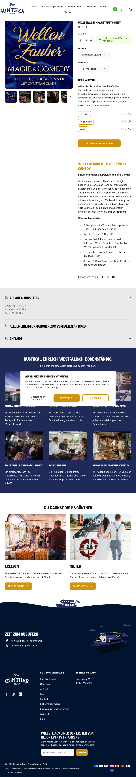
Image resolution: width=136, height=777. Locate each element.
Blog (42, 719)
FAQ (42, 694)
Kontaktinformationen (70, 769)
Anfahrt (44, 689)
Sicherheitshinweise (50, 704)
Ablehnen (95, 398)
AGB (40, 769)
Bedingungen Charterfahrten (54, 709)
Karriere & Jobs (48, 679)
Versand (83, 62)
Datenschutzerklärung (14, 769)
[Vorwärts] (66, 59)
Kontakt (44, 699)
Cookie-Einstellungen (13, 772)
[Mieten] (100, 537)
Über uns (45, 684)
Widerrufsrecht (30, 769)
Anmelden (81, 752)
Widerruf (44, 714)
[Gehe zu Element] (11, 97)
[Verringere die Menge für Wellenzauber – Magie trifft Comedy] (80, 40)
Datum (82, 48)
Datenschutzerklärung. (45, 387)
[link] (24, 445)
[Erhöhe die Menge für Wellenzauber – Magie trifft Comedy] (91, 40)
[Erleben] (35, 537)
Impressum (56, 769)
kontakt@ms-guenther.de (23, 645)
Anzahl (82, 33)
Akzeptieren (66, 398)
